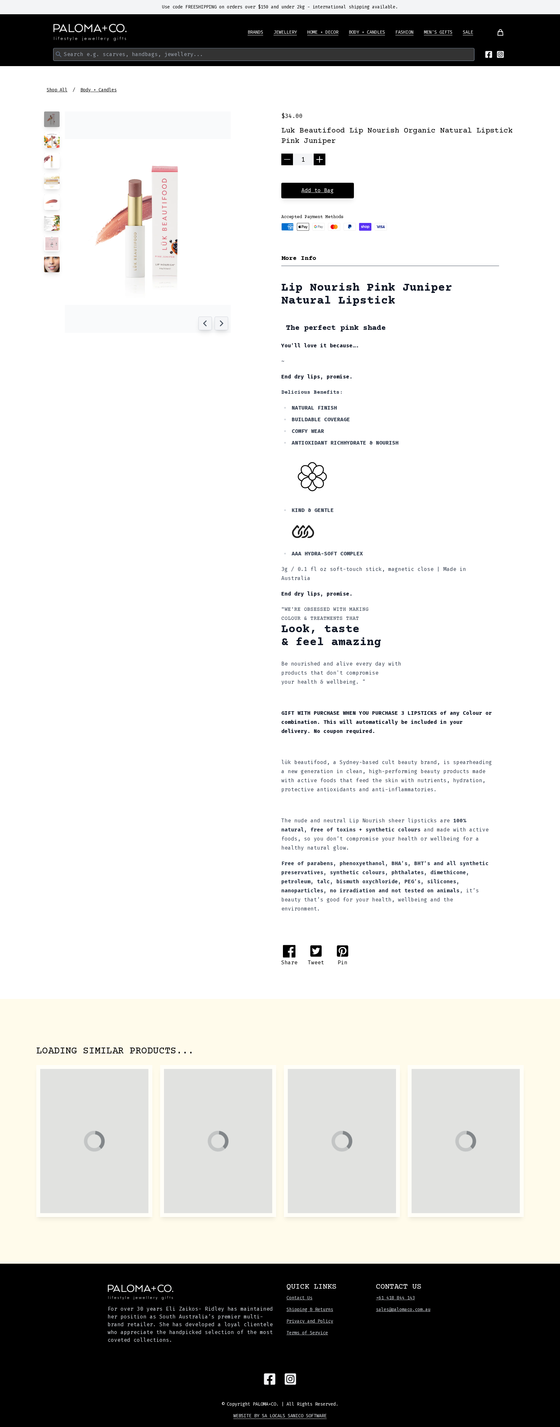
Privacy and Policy (309, 1321)
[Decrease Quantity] (287, 159)
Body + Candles (367, 32)
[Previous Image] (205, 323)
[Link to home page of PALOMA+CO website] (90, 32)
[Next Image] (221, 323)
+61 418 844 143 (395, 1298)
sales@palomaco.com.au (403, 1309)
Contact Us (299, 1298)
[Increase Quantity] (319, 159)
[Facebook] (489, 54)
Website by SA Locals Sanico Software (280, 1416)
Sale (468, 32)
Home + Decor (322, 32)
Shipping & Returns (309, 1309)
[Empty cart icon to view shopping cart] (496, 32)
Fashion (404, 32)
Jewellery (285, 32)
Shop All (57, 90)
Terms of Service (307, 1333)
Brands (255, 32)
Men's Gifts (438, 32)
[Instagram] (500, 54)
